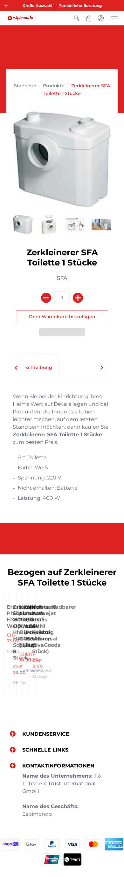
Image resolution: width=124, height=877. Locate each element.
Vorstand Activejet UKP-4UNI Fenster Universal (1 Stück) (45, 629)
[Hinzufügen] (78, 298)
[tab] (36, 367)
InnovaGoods (39, 670)
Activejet (40, 676)
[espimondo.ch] (20, 18)
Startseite (25, 86)
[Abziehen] (46, 298)
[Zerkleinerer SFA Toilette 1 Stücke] (23, 225)
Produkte (54, 86)
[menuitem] (77, 18)
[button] (6, 6)
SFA (62, 278)
